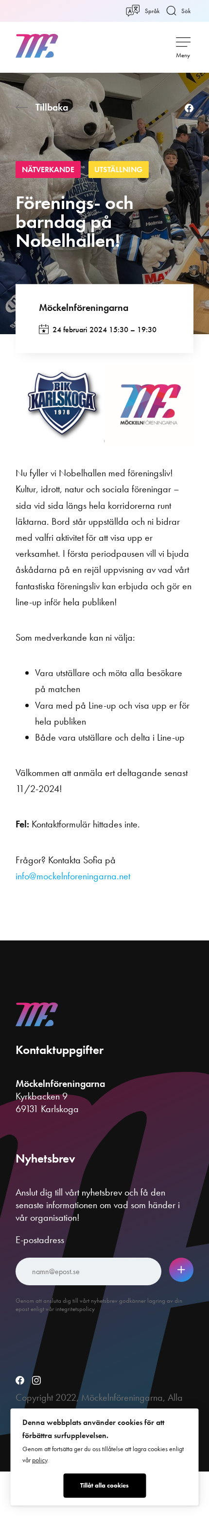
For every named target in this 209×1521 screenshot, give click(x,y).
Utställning (118, 169)
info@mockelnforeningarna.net (73, 876)
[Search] (170, 45)
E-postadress (40, 1239)
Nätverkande (48, 169)
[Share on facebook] (189, 108)
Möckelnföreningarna (83, 307)
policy (39, 1460)
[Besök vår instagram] (36, 1381)
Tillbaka (51, 107)
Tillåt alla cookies (104, 1485)
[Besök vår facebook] (20, 1381)
